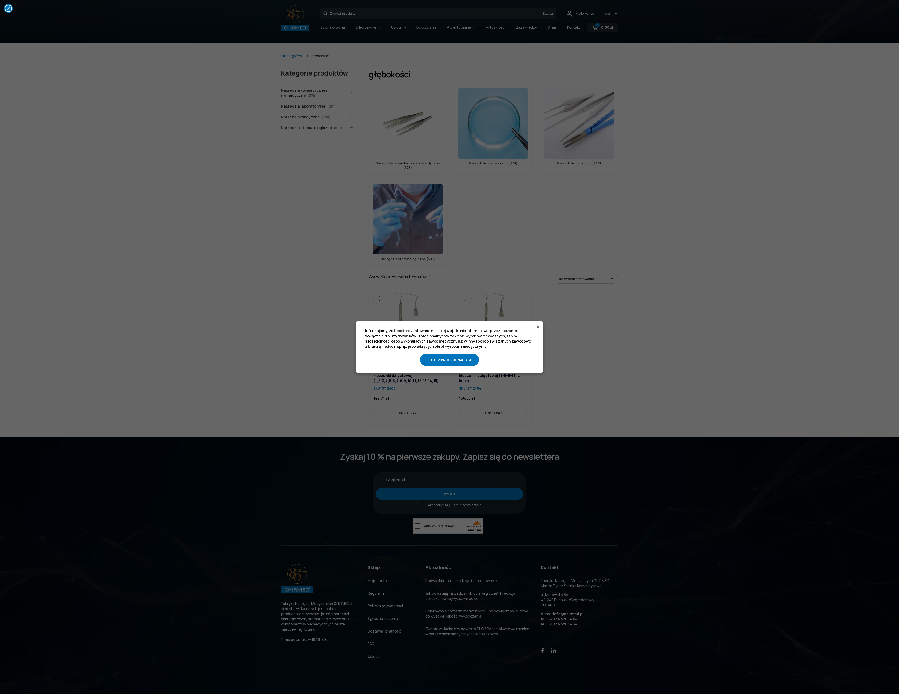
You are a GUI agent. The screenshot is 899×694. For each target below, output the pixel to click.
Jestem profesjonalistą (449, 360)
